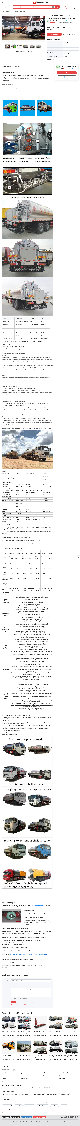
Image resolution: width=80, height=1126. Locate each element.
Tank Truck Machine (52, 1094)
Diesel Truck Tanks (64, 1094)
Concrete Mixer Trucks (28, 956)
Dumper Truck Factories (50, 1102)
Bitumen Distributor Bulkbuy (9, 1109)
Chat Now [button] (72, 34)
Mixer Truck (5, 1094)
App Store (5, 1117)
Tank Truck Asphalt (7, 1105)
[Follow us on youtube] (73, 1117)
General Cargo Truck (26, 1094)
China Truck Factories (8, 1102)
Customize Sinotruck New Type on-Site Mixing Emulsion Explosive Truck (24, 1033)
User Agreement (48, 1121)
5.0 (63, 68)
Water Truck (14, 1094)
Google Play (15, 1117)
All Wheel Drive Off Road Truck (66, 1073)
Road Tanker (19, 954)
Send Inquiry (54, 34)
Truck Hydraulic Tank (39, 1094)
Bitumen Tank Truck (29, 1105)
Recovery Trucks (25, 1075)
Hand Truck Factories (22, 1102)
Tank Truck (22, 11)
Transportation (9, 11)
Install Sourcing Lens (40, 1117)
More (3, 1112)
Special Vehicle (24, 1073)
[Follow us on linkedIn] (77, 1117)
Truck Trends (64, 1105)
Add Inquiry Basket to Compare (23, 52)
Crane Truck (25, 954)
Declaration (56, 1121)
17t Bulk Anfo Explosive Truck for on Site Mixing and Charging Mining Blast (71, 1033)
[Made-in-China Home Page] (40, 2)
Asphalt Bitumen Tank (43, 1105)
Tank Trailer (62, 1078)
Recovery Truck (33, 954)
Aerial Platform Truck (16, 956)
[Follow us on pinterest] (75, 1117)
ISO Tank (12, 954)
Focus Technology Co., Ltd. (29, 1121)
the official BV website (37, 905)
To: (9, 985)
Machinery (37, 956)
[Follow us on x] (68, 1117)
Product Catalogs (23, 1069)
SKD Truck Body (44, 1073)
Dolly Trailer (4, 1078)
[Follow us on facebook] (66, 1117)
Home (3, 11)
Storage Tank (24, 1078)
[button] (2, 2)
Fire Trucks (41, 954)
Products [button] (16, 7)
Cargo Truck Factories (35, 1102)
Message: (8, 989)
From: (8, 980)
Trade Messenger (26, 1117)
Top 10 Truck (54, 1105)
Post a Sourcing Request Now (19, 1004)
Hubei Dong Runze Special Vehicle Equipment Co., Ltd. (55, 21)
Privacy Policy (64, 1121)
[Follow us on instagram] (71, 1117)
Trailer (8, 956)
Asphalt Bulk (18, 1105)
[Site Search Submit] (57, 7)
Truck (16, 11)
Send (13, 1002)
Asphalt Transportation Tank (66, 1102)
